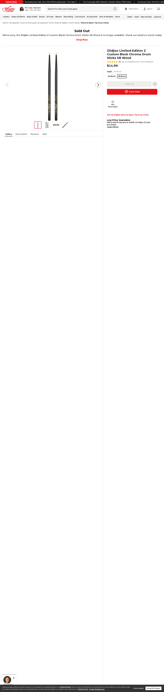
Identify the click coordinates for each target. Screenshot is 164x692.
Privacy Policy (65, 687)
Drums (42, 17)
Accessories (92, 17)
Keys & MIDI (32, 17)
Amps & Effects (18, 17)
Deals (129, 17)
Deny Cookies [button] (139, 688)
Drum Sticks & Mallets (58, 23)
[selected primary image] (52, 85)
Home (5, 23)
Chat (26, 10)
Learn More (112, 127)
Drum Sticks (74, 23)
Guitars (6, 17)
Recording (68, 17)
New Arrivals (146, 17)
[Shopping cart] (158, 9)
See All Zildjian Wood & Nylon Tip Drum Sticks (128, 115)
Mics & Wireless (106, 17)
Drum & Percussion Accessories (34, 23)
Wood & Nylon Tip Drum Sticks (95, 23)
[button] (30, 9)
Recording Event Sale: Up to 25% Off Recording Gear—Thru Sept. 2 (51, 2)
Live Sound (80, 17)
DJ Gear (50, 17)
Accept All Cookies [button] (153, 688)
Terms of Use (83, 689)
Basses (58, 17)
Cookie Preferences (96, 689)
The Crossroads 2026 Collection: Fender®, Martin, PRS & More (107, 2)
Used (136, 17)
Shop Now (82, 39)
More (117, 17)
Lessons (157, 17)
